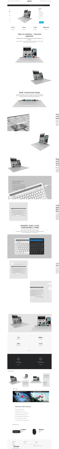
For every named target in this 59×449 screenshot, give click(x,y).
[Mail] (18, 446)
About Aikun (36, 442)
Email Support (13, 444)
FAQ (42, 5)
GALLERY (38, 5)
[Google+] (17, 446)
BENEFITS (31, 5)
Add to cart (41, 22)
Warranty (13, 443)
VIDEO (40, 5)
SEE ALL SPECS (29, 350)
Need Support (13, 442)
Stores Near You (25, 443)
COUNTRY (50, 1)
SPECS (33, 5)
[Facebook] (14, 446)
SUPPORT (36, 5)
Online (24, 442)
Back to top (32, 444)
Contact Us (36, 443)
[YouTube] (15, 446)
